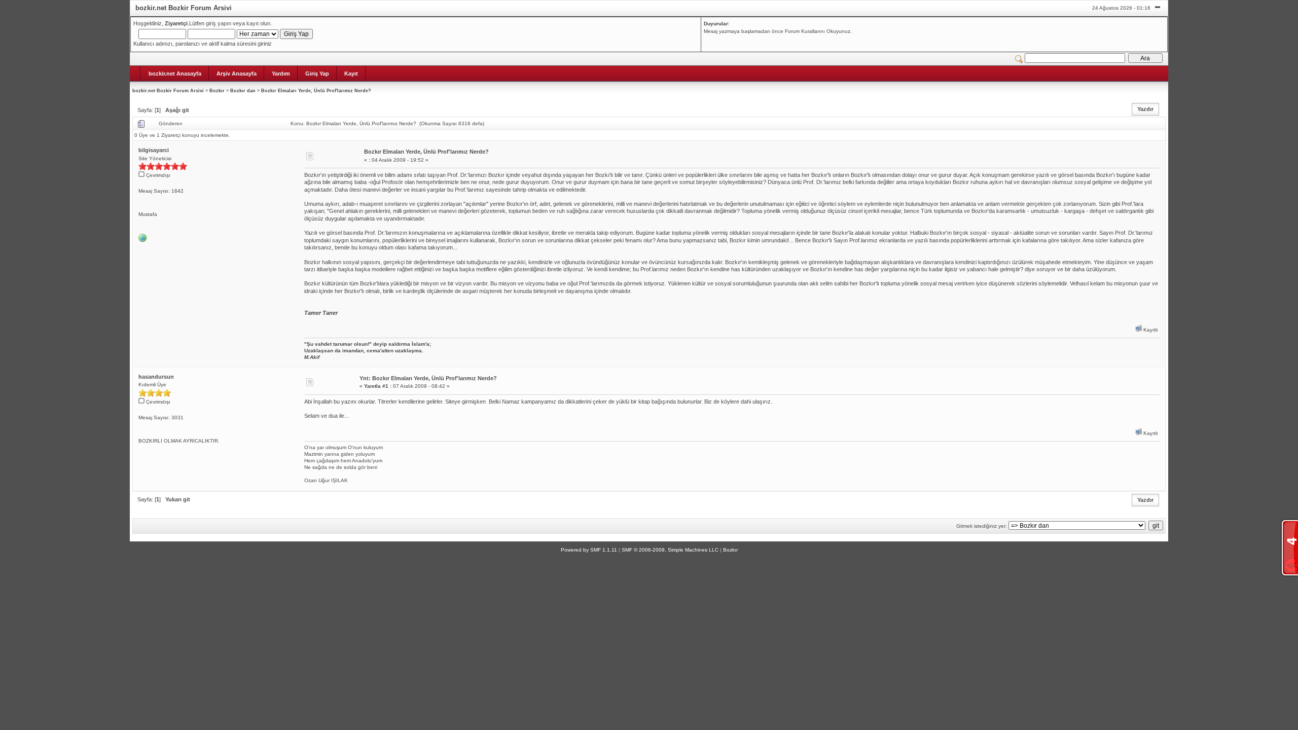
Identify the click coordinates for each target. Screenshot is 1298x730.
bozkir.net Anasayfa (175, 73)
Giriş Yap (317, 73)
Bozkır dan (243, 90)
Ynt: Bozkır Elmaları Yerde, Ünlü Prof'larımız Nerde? (428, 378)
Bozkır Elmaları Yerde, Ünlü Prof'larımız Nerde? (316, 90)
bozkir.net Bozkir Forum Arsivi (168, 90)
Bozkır (217, 90)
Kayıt (351, 73)
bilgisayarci (153, 150)
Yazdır (1145, 109)
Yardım (281, 73)
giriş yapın (218, 23)
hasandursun (156, 377)
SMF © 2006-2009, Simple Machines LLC (670, 550)
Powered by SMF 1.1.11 (589, 550)
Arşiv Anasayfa (237, 73)
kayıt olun (258, 23)
